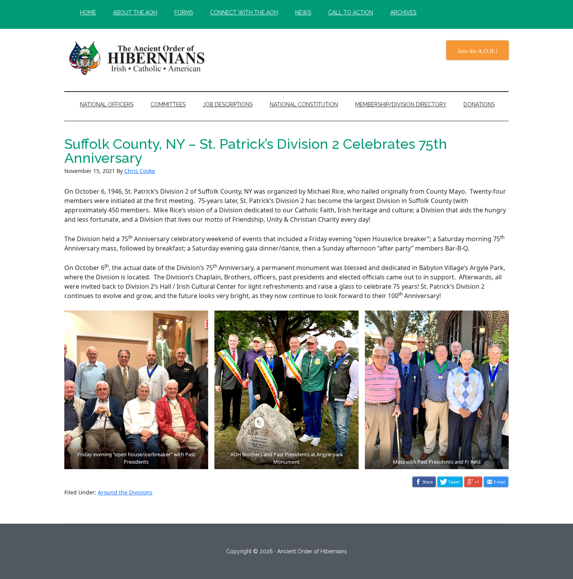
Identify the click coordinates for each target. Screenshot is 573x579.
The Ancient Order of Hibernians (138, 58)
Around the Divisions (125, 492)
